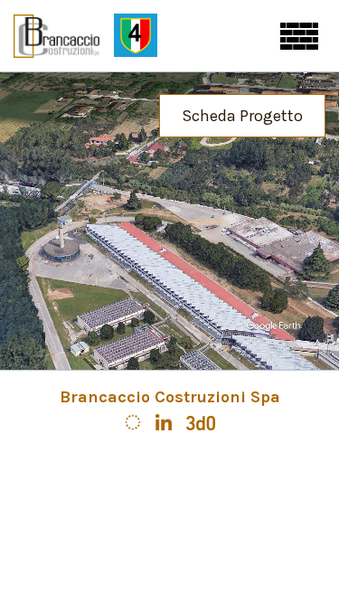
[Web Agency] (200, 420)
